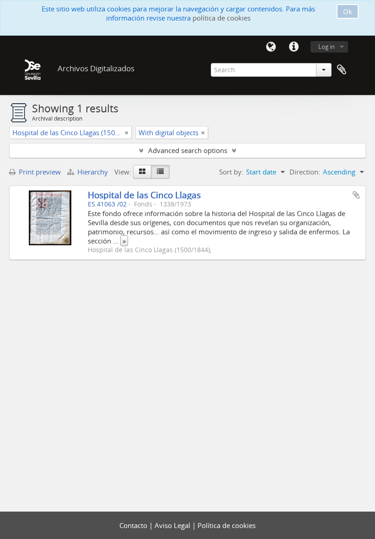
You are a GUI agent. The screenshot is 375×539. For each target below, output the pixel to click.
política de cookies (222, 17)
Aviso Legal (173, 525)
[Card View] (142, 172)
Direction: (304, 171)
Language (270, 47)
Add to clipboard (356, 195)
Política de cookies (227, 525)
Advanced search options (187, 150)
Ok (347, 11)
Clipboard (341, 69)
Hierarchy (92, 171)
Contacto (134, 525)
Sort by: (231, 171)
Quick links (293, 47)
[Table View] (160, 172)
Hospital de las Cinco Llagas (144, 195)
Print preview (39, 171)
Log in (326, 46)
